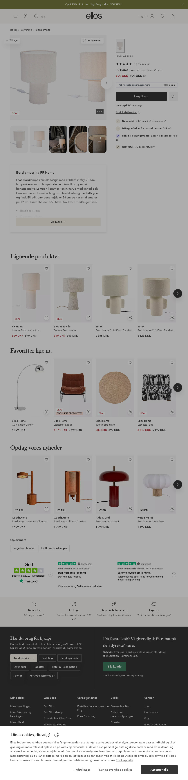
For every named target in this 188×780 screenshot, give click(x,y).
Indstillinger (82, 769)
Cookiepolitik (124, 760)
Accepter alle (159, 769)
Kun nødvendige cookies (115, 769)
